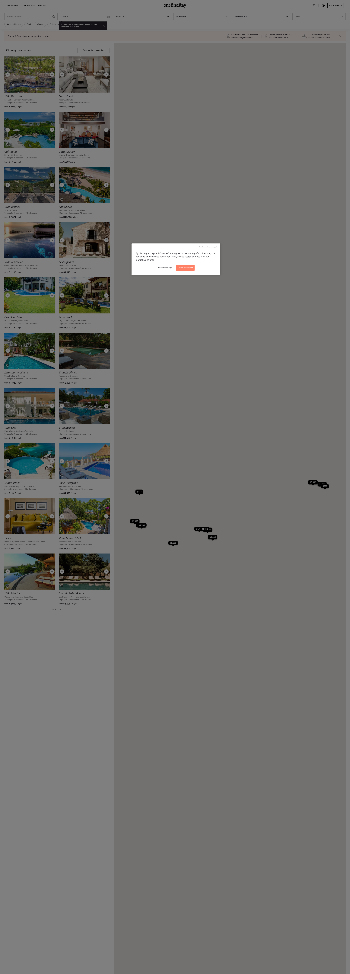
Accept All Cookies (185, 268)
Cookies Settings (165, 267)
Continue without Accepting (208, 247)
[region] (176, 259)
